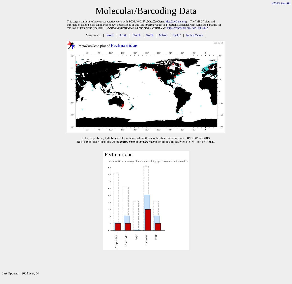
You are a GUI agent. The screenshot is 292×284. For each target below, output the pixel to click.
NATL (136, 35)
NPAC (163, 35)
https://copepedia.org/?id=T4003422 (187, 27)
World (110, 35)
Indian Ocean (194, 35)
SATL (150, 35)
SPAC (177, 35)
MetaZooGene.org (175, 21)
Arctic (123, 35)
